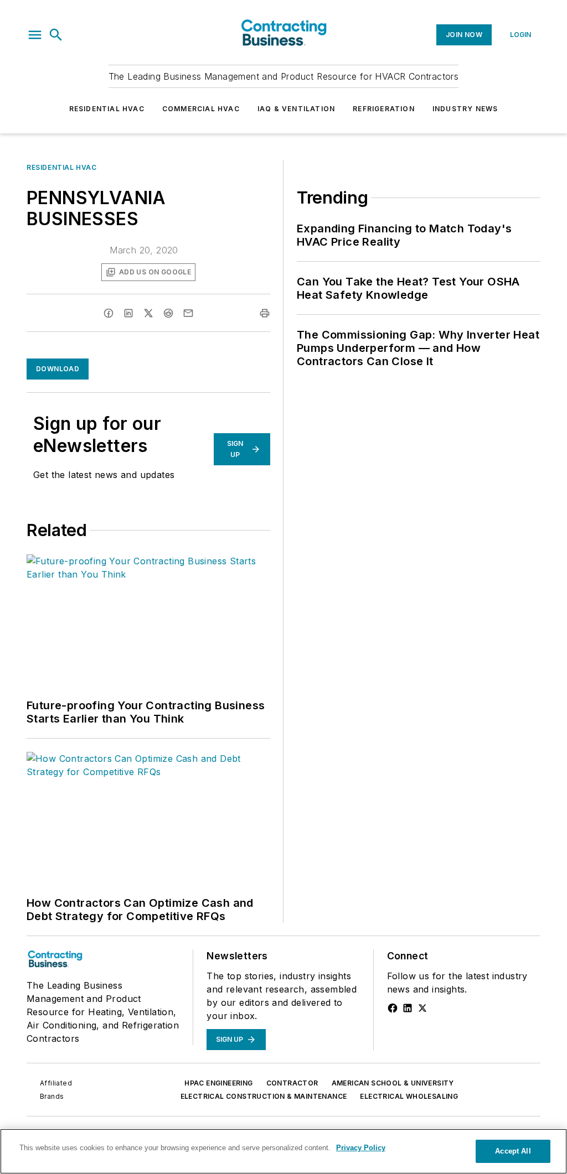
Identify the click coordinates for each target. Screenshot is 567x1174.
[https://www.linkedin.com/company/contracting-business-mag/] (407, 1008)
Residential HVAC (107, 109)
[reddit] (168, 313)
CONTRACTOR (292, 1083)
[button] (35, 35)
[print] (264, 313)
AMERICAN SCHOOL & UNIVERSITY (393, 1083)
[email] (188, 313)
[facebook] (108, 313)
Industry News (465, 109)
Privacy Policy (360, 1148)
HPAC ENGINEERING (218, 1083)
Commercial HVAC (201, 109)
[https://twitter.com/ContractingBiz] (422, 1008)
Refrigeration (384, 109)
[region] (283, 1151)
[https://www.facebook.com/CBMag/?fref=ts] (392, 1008)
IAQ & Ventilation (296, 109)
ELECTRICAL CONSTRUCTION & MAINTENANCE (264, 1096)
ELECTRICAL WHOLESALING (409, 1096)
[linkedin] (128, 313)
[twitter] (148, 313)
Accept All (512, 1151)
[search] (56, 35)
